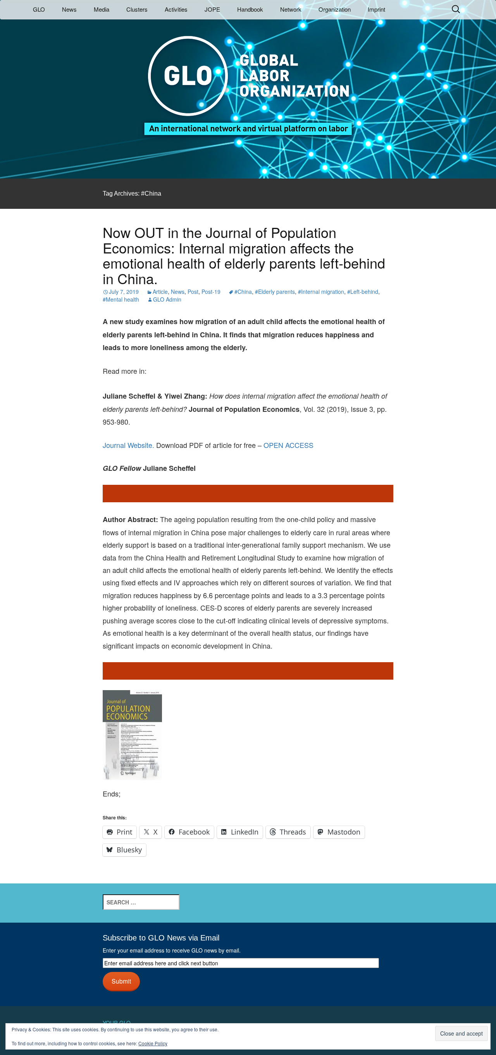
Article (160, 291)
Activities (176, 9)
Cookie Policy (152, 1043)
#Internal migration (321, 291)
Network (290, 9)
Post (193, 291)
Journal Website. (128, 445)
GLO (39, 9)
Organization (335, 9)
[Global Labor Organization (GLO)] (248, 79)
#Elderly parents (275, 291)
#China (243, 291)
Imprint (376, 9)
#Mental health (121, 299)
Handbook (250, 9)
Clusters (137, 9)
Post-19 (211, 291)
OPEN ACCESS (288, 445)
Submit (121, 981)
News (69, 9)
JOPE (212, 9)
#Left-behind (362, 291)
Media (101, 9)
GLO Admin (167, 299)
